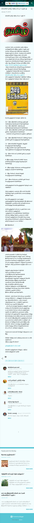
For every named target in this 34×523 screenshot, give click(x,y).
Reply (9, 376)
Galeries (20, 519)
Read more (29, 469)
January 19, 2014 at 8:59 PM (15, 393)
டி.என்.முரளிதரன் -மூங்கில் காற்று (16, 380)
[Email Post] (6, 357)
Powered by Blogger (18, 516)
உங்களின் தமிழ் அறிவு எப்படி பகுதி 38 (14, 75)
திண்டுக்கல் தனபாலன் (13, 367)
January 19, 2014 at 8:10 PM (15, 381)
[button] (32, 9)
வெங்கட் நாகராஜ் (12, 413)
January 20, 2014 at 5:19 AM (15, 403)
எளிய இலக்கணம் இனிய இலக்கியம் (14, 360)
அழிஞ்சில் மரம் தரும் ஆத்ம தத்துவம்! (12, 474)
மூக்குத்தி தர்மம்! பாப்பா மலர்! (12, 345)
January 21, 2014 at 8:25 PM (23, 413)
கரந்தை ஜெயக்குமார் (13, 402)
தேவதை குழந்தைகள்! (8, 455)
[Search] (32, 3)
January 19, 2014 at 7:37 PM (15, 368)
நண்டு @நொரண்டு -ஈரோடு (15, 392)
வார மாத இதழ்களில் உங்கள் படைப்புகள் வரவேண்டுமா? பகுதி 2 (13, 494)
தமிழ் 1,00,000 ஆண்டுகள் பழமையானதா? (16, 65)
